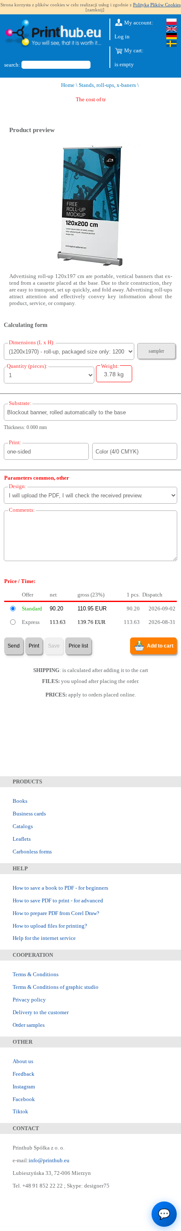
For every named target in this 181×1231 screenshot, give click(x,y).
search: (12, 65)
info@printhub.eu (49, 1160)
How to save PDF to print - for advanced (58, 900)
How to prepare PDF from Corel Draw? (56, 913)
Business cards (29, 813)
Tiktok (20, 1111)
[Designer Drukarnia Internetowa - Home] (52, 34)
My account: (138, 22)
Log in (122, 36)
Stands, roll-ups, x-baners (107, 85)
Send (14, 646)
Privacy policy (29, 999)
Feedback (24, 1074)
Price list (78, 646)
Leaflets (22, 839)
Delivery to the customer (41, 1012)
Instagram (24, 1086)
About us (23, 1061)
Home (68, 85)
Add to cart (160, 646)
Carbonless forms (32, 851)
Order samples (29, 1025)
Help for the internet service (44, 938)
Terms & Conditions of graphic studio (55, 987)
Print (34, 646)
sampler (156, 351)
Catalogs (23, 826)
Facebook (24, 1099)
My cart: (133, 50)
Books (20, 801)
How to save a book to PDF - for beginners (60, 888)
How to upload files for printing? (50, 926)
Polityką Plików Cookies (157, 4)
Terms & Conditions (36, 974)
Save (54, 646)
